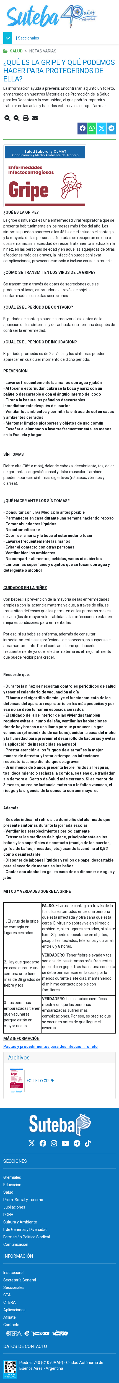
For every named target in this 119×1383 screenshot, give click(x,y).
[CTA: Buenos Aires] (61, 1333)
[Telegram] (78, 1144)
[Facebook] (44, 1144)
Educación (12, 1185)
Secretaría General (19, 1280)
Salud (16, 51)
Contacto (11, 1325)
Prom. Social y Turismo (23, 1199)
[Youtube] (66, 1144)
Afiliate (9, 1317)
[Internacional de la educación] (26, 1333)
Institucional (13, 1272)
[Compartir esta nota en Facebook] (82, 128)
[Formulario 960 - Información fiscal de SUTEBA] (10, 1369)
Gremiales (12, 1177)
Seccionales (28, 38)
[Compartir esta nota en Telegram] (111, 128)
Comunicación (15, 1244)
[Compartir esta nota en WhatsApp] (91, 128)
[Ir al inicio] (51, 16)
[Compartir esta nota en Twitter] (101, 128)
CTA (7, 1295)
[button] (9, 38)
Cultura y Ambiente (20, 1222)
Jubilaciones (14, 1207)
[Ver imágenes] (59, 175)
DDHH (8, 1214)
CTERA (9, 1302)
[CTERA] (14, 1333)
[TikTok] (88, 1144)
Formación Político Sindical (26, 1237)
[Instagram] (55, 1144)
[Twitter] (32, 1144)
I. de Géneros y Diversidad (25, 1229)
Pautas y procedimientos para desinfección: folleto (50, 1046)
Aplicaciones (14, 1310)
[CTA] (41, 1333)
